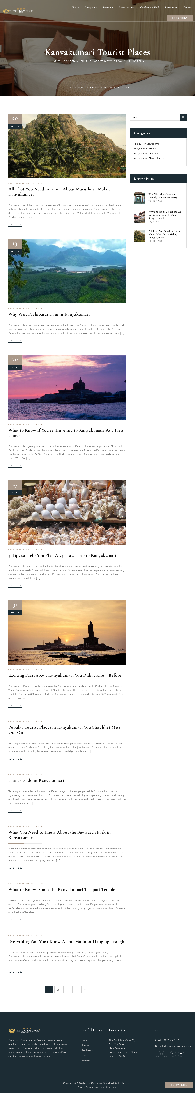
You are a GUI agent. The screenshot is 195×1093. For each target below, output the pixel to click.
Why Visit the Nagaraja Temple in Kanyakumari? (162, 196)
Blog (81, 87)
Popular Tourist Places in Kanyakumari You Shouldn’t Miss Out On (64, 729)
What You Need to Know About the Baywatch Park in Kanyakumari (59, 834)
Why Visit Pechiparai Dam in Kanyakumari (49, 314)
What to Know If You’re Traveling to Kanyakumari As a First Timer (66, 432)
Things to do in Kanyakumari (36, 780)
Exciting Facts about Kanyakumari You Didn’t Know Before (64, 675)
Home (69, 87)
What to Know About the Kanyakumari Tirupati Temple (61, 889)
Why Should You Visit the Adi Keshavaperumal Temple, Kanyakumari (165, 215)
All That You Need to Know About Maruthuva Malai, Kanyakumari (59, 191)
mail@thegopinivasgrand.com (174, 1045)
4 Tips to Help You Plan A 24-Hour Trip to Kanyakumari (62, 555)
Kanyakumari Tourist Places (27, 183)
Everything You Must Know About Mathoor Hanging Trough (66, 941)
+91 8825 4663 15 (168, 1040)
